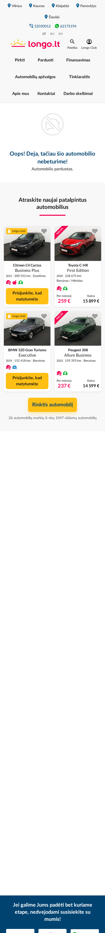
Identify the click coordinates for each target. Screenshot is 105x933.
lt (44, 33)
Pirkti (20, 60)
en (61, 33)
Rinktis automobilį (52, 404)
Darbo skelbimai (78, 94)
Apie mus (20, 94)
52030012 (42, 26)
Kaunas (39, 6)
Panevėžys (88, 6)
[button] (72, 44)
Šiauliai (54, 17)
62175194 (68, 26)
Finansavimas (78, 60)
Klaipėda (62, 6)
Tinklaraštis (79, 77)
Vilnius (17, 6)
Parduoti (45, 60)
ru (52, 33)
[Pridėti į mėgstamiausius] (44, 231)
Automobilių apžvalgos (35, 77)
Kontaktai (46, 94)
